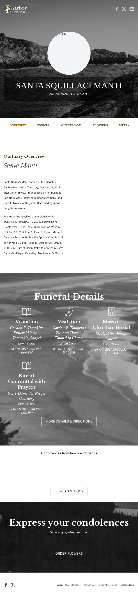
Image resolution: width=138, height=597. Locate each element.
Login (60, 585)
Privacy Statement (107, 585)
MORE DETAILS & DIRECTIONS (69, 421)
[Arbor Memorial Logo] (15, 9)
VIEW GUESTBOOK (69, 491)
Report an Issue (126, 585)
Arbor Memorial (72, 585)
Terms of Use (89, 585)
